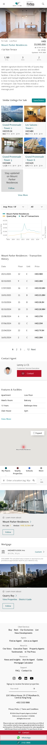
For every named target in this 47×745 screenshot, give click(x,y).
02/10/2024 (6, 309)
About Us (23, 646)
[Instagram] (14, 678)
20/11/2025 (6, 274)
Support (23, 667)
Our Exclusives (26, 629)
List (37, 629)
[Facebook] (20, 678)
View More (23, 195)
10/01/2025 (6, 295)
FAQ (17, 670)
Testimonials (17, 651)
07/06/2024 (6, 323)
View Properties (10, 599)
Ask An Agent (28, 659)
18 (43, 34)
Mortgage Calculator (23, 662)
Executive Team (20, 648)
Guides (40, 659)
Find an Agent (15, 640)
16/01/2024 (6, 337)
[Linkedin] (26, 678)
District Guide (25, 599)
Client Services (23, 627)
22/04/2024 (6, 330)
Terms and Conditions (29, 709)
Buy (10, 629)
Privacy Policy (14, 709)
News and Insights (12, 659)
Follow (8, 532)
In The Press (30, 651)
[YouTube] (32, 678)
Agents (23, 638)
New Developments (23, 633)
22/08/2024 (6, 316)
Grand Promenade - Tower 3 (12, 158)
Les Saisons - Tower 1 (32, 126)
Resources (24, 657)
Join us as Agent (31, 640)
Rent (16, 629)
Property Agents (37, 648)
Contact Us (27, 670)
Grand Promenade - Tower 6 (34, 158)
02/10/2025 (6, 281)
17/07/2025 (6, 288)
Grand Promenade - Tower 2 (12, 126)
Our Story (7, 648)
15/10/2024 (6, 302)
